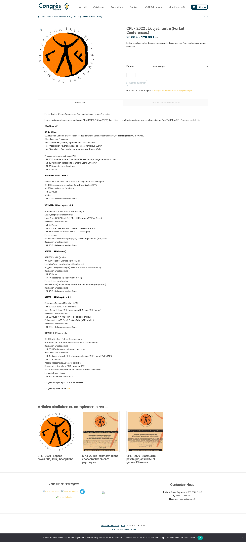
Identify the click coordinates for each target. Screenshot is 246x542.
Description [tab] (80, 102)
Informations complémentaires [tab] (166, 102)
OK (200, 538)
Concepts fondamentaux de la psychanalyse (172, 91)
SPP (68, 388)
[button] (41, 30)
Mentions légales (110, 526)
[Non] (242, 537)
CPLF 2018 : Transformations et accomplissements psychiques (100, 459)
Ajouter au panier (137, 82)
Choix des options (57, 447)
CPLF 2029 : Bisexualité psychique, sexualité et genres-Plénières (141, 459)
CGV (123, 526)
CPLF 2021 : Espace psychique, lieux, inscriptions (55, 457)
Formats (130, 66)
